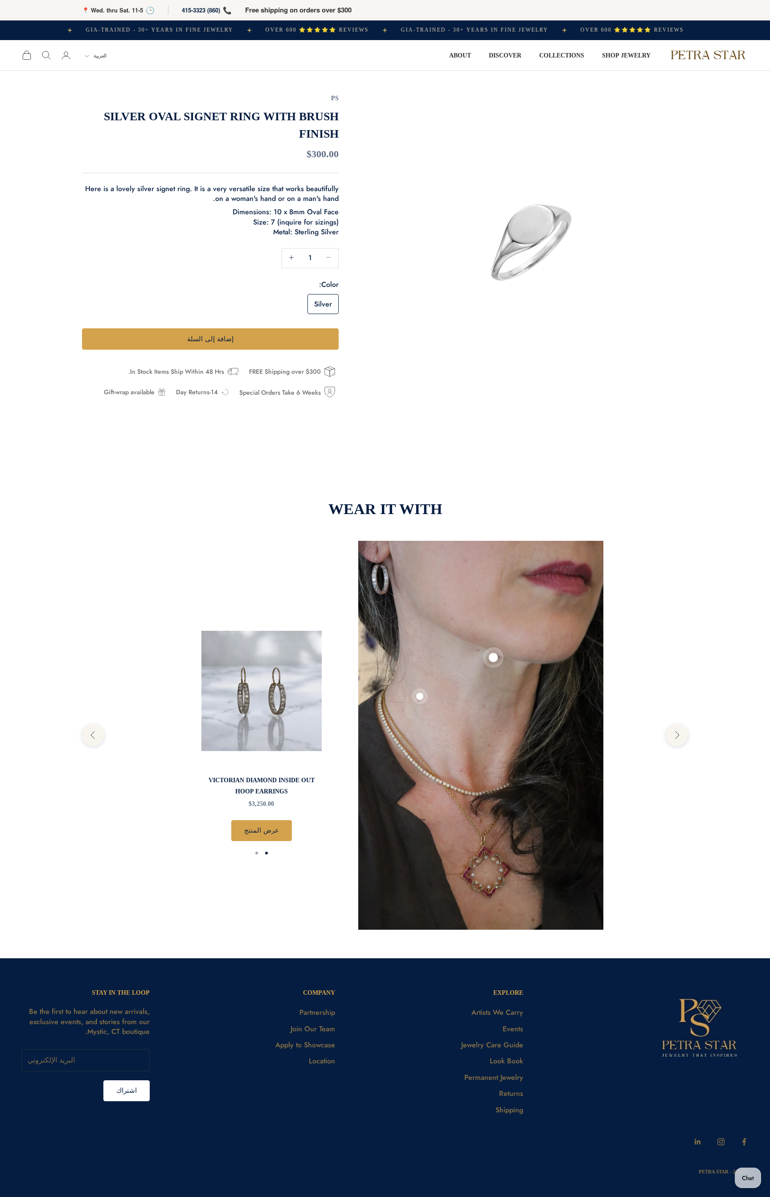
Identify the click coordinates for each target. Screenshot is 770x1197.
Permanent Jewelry (493, 1077)
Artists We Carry (497, 1012)
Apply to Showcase (305, 1045)
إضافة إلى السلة (210, 338)
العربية (100, 55)
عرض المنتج (261, 830)
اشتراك (126, 1090)
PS (335, 98)
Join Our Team (313, 1029)
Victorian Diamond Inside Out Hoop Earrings (262, 785)
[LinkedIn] (697, 1141)
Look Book (506, 1061)
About (460, 55)
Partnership (317, 1012)
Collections (561, 55)
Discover (505, 55)
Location (322, 1061)
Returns (511, 1093)
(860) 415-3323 (201, 10)
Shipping (509, 1110)
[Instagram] (721, 1141)
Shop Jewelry (626, 55)
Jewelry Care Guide (492, 1045)
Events (513, 1029)
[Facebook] (744, 1141)
